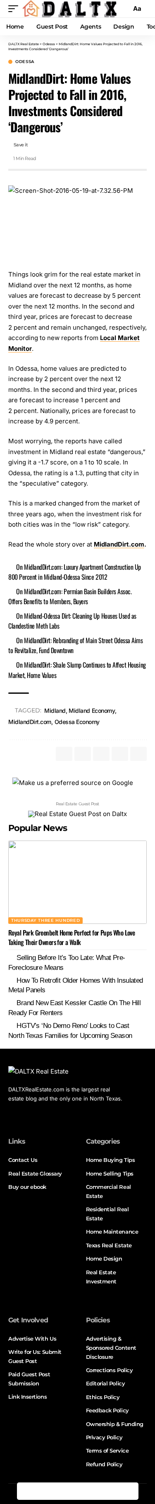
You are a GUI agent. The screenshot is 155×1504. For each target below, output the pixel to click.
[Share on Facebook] (25, 1491)
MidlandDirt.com (119, 544)
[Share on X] (43, 1491)
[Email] (112, 1491)
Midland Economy (92, 710)
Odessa (24, 62)
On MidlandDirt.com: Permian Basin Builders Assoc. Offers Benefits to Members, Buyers (69, 596)
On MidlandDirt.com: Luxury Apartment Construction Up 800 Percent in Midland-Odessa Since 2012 (74, 572)
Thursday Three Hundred (45, 920)
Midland (55, 710)
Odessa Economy (77, 721)
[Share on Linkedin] (77, 1491)
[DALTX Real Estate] (69, 8)
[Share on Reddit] (95, 1491)
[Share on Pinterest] (60, 1491)
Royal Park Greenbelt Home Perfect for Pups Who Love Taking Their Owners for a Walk (71, 937)
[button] (15, 8)
